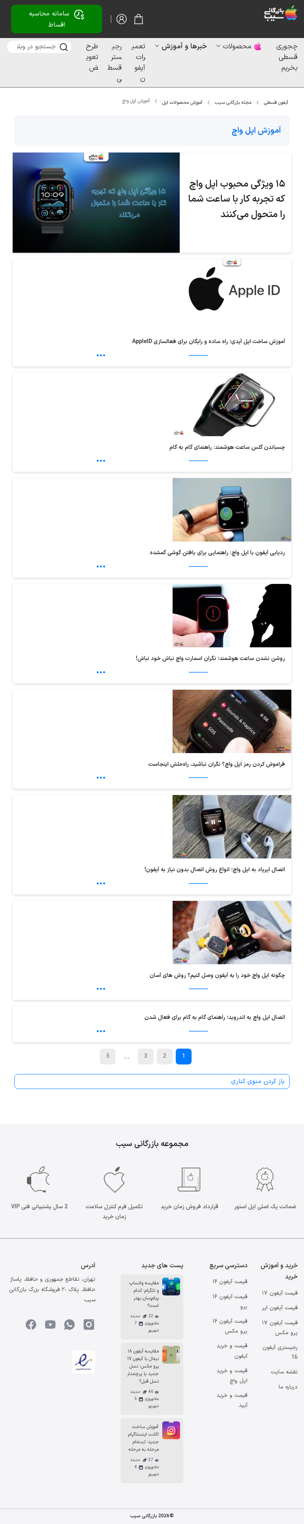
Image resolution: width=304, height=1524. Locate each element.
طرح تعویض (92, 57)
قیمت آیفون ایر (280, 1308)
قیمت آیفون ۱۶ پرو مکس (230, 1326)
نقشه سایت (284, 1372)
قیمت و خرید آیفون (232, 1351)
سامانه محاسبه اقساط (49, 19)
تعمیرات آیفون (138, 62)
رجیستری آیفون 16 (280, 1352)
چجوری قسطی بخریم (287, 57)
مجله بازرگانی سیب (233, 102)
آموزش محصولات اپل (182, 102)
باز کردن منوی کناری (258, 1081)
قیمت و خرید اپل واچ (232, 1376)
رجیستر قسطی (115, 62)
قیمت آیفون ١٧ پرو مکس (280, 1328)
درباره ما (288, 1387)
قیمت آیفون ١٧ (280, 1293)
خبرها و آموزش (184, 46)
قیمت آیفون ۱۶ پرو (230, 1302)
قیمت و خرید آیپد (232, 1400)
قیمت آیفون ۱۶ (230, 1282)
